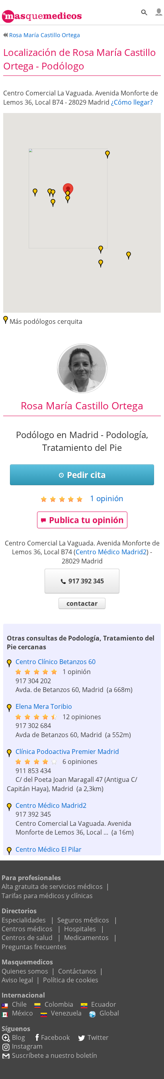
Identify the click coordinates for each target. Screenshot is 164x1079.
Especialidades (24, 920)
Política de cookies (70, 980)
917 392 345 (86, 581)
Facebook (55, 1037)
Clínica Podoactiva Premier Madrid (67, 751)
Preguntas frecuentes (34, 946)
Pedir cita (86, 474)
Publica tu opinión (86, 520)
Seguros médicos (83, 920)
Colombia (59, 1004)
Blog (18, 1037)
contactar (82, 603)
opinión (106, 498)
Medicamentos (86, 937)
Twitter (98, 1037)
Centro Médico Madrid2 (111, 551)
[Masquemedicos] (42, 12)
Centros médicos (27, 928)
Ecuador (103, 1004)
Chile (19, 1004)
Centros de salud (27, 937)
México (22, 1013)
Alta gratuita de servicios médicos (52, 886)
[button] (53, 193)
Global (109, 1013)
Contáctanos (77, 971)
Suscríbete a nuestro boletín (54, 1055)
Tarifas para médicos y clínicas (47, 895)
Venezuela (66, 1013)
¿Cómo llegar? (132, 102)
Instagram (27, 1046)
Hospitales (80, 928)
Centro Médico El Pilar (49, 849)
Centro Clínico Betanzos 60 (56, 661)
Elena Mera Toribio (44, 706)
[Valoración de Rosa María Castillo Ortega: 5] (64, 498)
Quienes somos (25, 971)
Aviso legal (17, 980)
